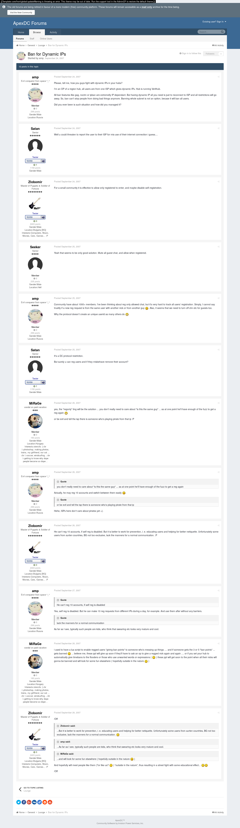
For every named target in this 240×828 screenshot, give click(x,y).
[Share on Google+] (29, 802)
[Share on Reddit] (44, 802)
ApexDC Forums (30, 23)
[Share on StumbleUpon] (50, 802)
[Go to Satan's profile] (35, 146)
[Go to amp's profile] (21, 56)
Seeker (35, 246)
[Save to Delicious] (39, 802)
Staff (32, 38)
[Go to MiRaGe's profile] (35, 421)
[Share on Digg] (34, 802)
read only (147, 7)
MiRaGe (35, 403)
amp (41, 58)
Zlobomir (35, 181)
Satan (35, 128)
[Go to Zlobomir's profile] (35, 202)
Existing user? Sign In (214, 21)
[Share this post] (218, 76)
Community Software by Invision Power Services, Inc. (120, 823)
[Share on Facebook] (24, 802)
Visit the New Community (21, 12)
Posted (67, 76)
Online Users (46, 38)
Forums (20, 38)
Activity (53, 32)
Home (21, 32)
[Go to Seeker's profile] (35, 264)
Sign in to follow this (191, 53)
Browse (37, 32)
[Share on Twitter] (18, 802)
